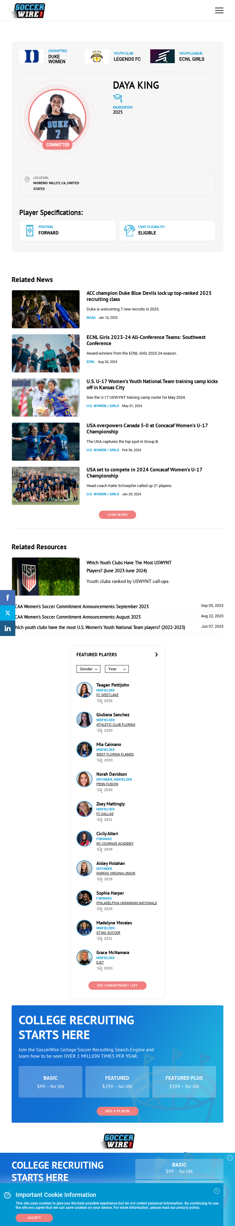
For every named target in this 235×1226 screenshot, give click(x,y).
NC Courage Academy (115, 844)
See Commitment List (117, 986)
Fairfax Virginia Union (115, 873)
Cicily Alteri (107, 833)
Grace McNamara (112, 952)
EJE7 (100, 963)
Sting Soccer (108, 933)
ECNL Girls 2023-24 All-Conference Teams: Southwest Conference (146, 340)
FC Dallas (105, 814)
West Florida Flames (115, 754)
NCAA (91, 318)
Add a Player (118, 1111)
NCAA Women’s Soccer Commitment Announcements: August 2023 (76, 617)
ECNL (91, 362)
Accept (34, 1218)
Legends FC (127, 59)
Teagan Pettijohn (112, 685)
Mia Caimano (108, 744)
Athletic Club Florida (115, 725)
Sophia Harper (110, 893)
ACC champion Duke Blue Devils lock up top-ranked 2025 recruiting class (149, 296)
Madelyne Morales (114, 923)
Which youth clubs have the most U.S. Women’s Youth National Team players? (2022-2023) (98, 627)
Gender (86, 669)
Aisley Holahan (110, 863)
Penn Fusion (107, 784)
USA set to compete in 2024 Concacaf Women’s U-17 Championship (144, 472)
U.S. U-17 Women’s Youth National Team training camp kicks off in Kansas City (152, 384)
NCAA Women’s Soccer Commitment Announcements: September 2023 (80, 606)
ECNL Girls (191, 59)
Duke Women (56, 59)
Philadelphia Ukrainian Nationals (126, 903)
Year (112, 669)
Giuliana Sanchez (112, 715)
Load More (117, 515)
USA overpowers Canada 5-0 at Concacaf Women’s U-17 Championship (147, 428)
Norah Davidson (111, 774)
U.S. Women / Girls (103, 406)
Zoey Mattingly (110, 804)
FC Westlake (107, 695)
